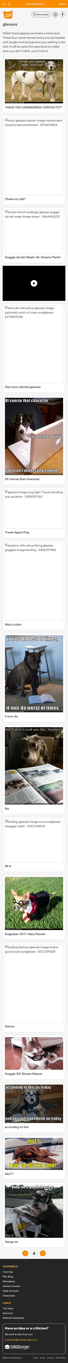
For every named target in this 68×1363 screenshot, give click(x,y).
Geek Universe (10, 1290)
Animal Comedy (35, 3)
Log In (62, 3)
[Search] (9, 4)
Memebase (9, 1281)
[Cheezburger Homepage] (34, 1347)
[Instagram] (55, 14)
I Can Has (8, 1271)
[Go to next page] (43, 1253)
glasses (25, 33)
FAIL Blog (8, 1276)
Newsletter (43, 14)
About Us (8, 1313)
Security (50, 1358)
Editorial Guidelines (13, 1317)
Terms (35, 1358)
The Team (8, 1308)
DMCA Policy (60, 1358)
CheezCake (9, 1295)
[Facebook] (62, 14)
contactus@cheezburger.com (21, 1339)
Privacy (42, 1358)
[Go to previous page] (25, 1253)
